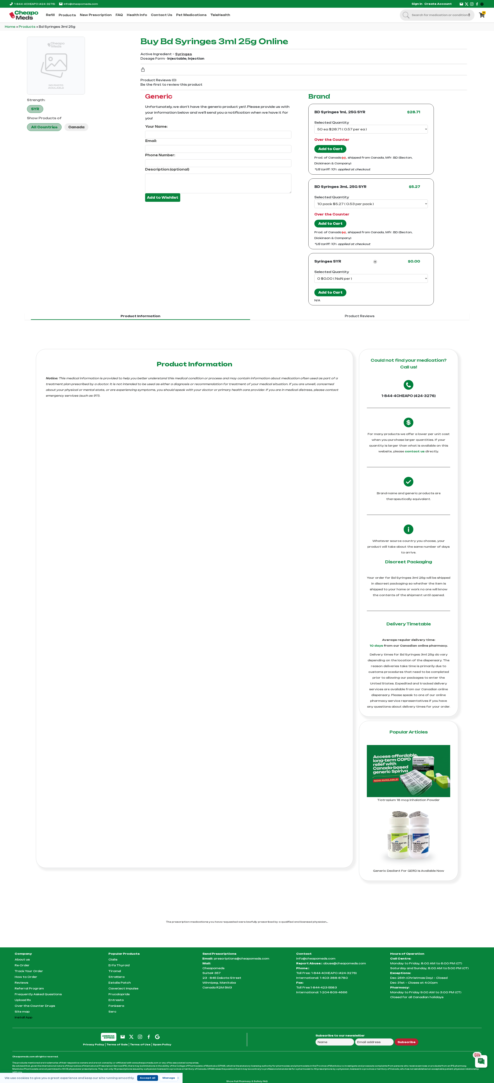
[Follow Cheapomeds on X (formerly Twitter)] (131, 1036)
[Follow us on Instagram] (472, 4)
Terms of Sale (117, 1044)
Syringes (183, 54)
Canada (76, 127)
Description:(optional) (167, 169)
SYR (35, 109)
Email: (151, 141)
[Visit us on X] (467, 4)
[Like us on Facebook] (477, 4)
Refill (50, 15)
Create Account (438, 3)
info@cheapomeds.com (81, 4)
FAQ (119, 15)
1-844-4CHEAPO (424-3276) (408, 396)
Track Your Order (29, 971)
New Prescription (96, 15)
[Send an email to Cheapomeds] (122, 1036)
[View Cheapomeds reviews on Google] (157, 1036)
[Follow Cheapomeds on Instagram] (140, 1036)
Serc (112, 1011)
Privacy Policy (93, 1044)
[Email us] (461, 4)
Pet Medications (191, 15)
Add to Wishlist (162, 197)
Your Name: (156, 126)
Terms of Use (140, 1044)
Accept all (147, 1077)
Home (10, 27)
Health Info (137, 15)
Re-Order (22, 965)
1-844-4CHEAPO (34, 4)
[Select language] (482, 3)
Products (67, 15)
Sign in (417, 3)
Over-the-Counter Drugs (35, 1005)
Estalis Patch (119, 982)
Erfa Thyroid (118, 965)
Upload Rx (23, 1000)
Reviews (21, 982)
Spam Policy (162, 1044)
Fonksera (116, 1005)
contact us (415, 451)
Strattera (116, 976)
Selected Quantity (331, 122)
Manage (168, 1077)
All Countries (44, 127)
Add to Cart (330, 149)
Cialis (112, 959)
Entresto (116, 1000)
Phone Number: (160, 155)
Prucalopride (119, 994)
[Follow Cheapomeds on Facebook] (148, 1036)
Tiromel (114, 971)
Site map (22, 1011)
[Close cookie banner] (178, 1078)
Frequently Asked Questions (38, 994)
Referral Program (29, 988)
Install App (23, 1017)
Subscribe (406, 1042)
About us (22, 959)
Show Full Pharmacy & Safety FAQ (247, 1081)
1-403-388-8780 (334, 977)
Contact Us (161, 15)
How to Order (26, 976)
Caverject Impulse (123, 988)
